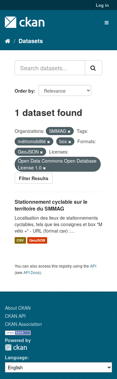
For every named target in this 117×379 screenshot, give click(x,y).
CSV (20, 240)
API (93, 266)
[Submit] (93, 67)
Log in (102, 5)
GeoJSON (37, 240)
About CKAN (18, 307)
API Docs (31, 272)
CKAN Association (23, 324)
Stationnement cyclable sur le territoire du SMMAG (51, 205)
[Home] (7, 40)
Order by (24, 90)
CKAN (16, 347)
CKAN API (15, 316)
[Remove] (69, 131)
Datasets (31, 41)
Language (16, 357)
